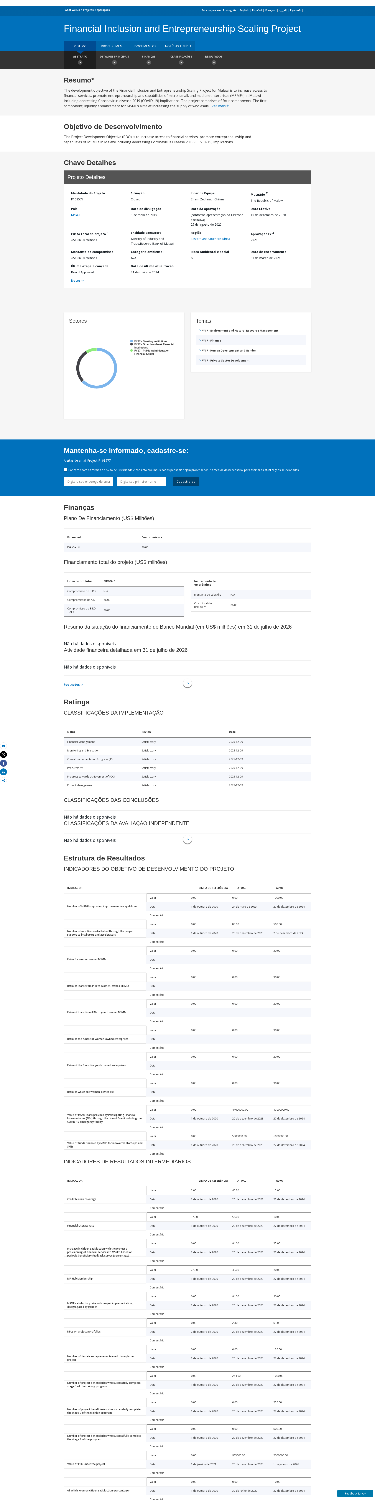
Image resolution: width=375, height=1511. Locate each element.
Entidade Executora (146, 233)
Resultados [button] (213, 56)
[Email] (3, 746)
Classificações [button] (181, 56)
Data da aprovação (205, 209)
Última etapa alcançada (90, 266)
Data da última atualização (152, 266)
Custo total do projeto (90, 233)
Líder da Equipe (203, 193)
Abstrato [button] (80, 56)
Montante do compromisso (92, 252)
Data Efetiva (260, 209)
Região (196, 233)
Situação (138, 193)
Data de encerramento (268, 252)
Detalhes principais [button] (114, 56)
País (74, 209)
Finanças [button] (148, 56)
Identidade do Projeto (88, 193)
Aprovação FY (262, 233)
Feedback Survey (355, 1493)
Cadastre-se (186, 481)
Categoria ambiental (147, 252)
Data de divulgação (146, 209)
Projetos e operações (96, 10)
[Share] (3, 763)
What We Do (72, 10)
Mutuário (259, 194)
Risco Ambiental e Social (210, 252)
